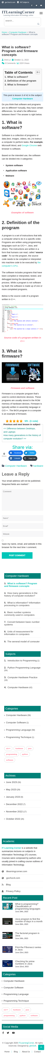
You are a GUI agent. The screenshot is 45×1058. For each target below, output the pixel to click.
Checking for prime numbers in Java (25, 962)
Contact (37, 1052)
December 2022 (14, 804)
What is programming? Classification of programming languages (27, 906)
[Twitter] (36, 5)
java (29, 748)
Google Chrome (29, 145)
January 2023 (13, 797)
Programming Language (18, 730)
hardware (38, 466)
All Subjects (24, 2)
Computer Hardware (22, 98)
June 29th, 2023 (21, 912)
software (9, 760)
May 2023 (11, 789)
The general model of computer (23, 641)
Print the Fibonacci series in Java (28, 948)
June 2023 (11, 782)
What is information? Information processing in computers (22, 604)
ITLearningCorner (18, 12)
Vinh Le (7, 60)
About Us (26, 1052)
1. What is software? (16, 77)
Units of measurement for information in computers (18, 632)
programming (11, 754)
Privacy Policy (13, 891)
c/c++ (8, 748)
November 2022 (14, 811)
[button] (36, 72)
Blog (8, 884)
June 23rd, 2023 (21, 952)
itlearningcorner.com (16, 871)
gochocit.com (10, 2)
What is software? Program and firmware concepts (20, 584)
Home (7, 1052)
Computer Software (16, 722)
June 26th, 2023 (21, 924)
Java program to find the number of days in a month (29, 920)
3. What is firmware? (16, 84)
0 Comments (10, 63)
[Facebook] (32, 5)
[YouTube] (41, 5)
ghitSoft (32, 1046)
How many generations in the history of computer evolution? (20, 594)
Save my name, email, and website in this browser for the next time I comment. (22, 545)
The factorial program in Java (27, 934)
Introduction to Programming (22, 660)
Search (38, 24)
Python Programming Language (24, 667)
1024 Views (24, 63)
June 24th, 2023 (21, 938)
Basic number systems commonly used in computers (19, 613)
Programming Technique (18, 737)
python (25, 754)
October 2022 (13, 819)
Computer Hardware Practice (22, 677)
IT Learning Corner (11, 848)
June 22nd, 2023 (22, 966)
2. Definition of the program (20, 80)
